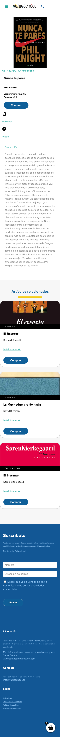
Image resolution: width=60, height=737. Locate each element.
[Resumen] (4, 114)
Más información (12, 349)
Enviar (13, 602)
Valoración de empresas (18, 71)
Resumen (7, 121)
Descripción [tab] (11, 147)
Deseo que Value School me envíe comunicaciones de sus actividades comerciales (25, 585)
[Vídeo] (4, 129)
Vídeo (5, 136)
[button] (6, 6)
